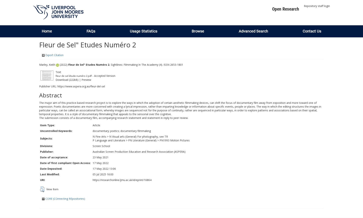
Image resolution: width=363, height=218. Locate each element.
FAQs (91, 31)
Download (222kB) (67, 80)
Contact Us (312, 31)
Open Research (285, 9)
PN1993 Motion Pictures (175, 140)
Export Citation (54, 55)
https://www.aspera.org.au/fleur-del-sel (81, 86)
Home (47, 31)
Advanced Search (253, 31)
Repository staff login (317, 6)
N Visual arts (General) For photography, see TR (138, 136)
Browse (198, 31)
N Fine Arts (99, 136)
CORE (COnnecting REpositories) (65, 198)
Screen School (101, 146)
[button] (42, 189)
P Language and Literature (109, 140)
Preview (86, 80)
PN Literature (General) (142, 140)
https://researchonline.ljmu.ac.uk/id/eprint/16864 (122, 180)
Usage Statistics (143, 31)
